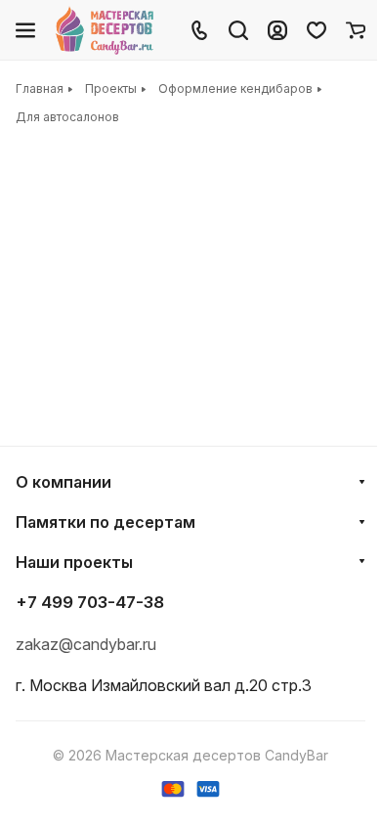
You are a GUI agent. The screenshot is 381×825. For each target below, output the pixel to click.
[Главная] (106, 30)
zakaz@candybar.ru (86, 644)
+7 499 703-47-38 (90, 602)
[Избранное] (316, 30)
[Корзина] (355, 30)
